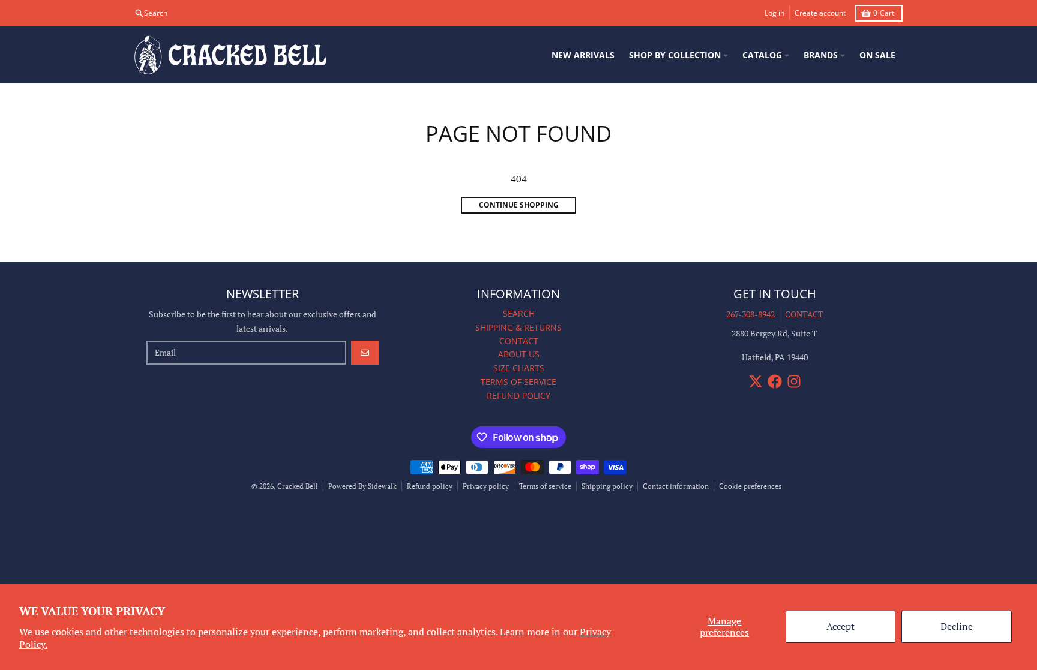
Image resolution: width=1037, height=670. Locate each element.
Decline (956, 626)
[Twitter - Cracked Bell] (755, 381)
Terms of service (545, 486)
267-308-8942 (750, 314)
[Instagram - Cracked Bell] (794, 381)
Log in (774, 13)
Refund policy (429, 486)
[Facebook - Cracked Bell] (775, 381)
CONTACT (804, 314)
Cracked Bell (297, 486)
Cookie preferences (750, 486)
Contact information (676, 486)
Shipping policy (607, 486)
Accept (840, 626)
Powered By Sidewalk (362, 486)
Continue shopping (519, 205)
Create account (820, 13)
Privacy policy (486, 486)
